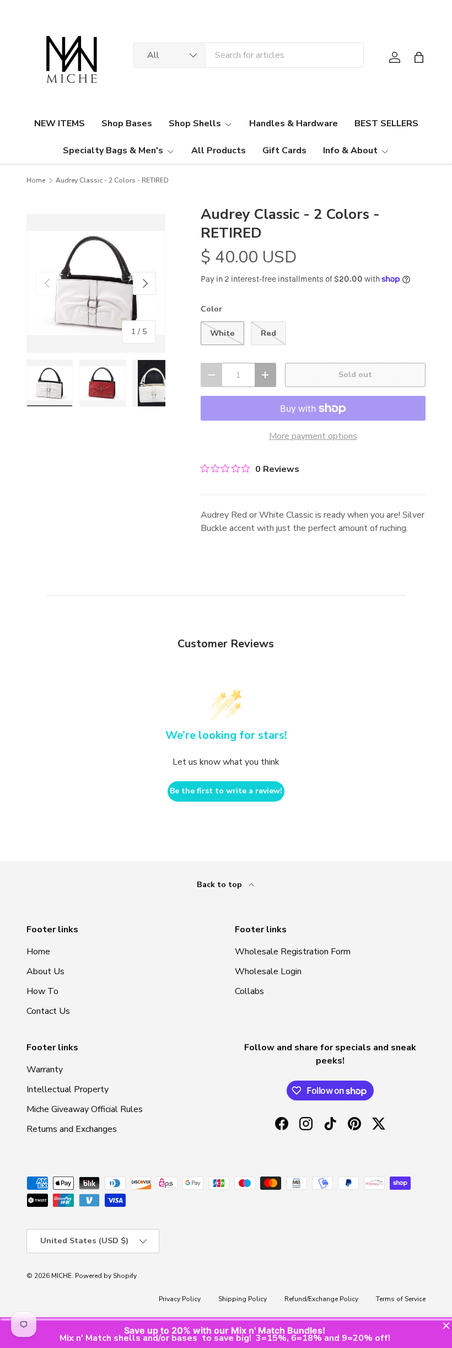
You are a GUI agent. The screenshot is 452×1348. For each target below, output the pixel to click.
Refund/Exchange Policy (321, 1299)
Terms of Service (401, 1299)
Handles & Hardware (293, 123)
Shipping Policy (242, 1299)
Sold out (355, 374)
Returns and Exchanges (71, 1129)
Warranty (44, 1070)
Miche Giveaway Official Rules (84, 1109)
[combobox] (248, 55)
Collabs (249, 991)
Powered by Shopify (106, 1275)
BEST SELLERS (386, 123)
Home (35, 180)
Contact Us (48, 1011)
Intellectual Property (67, 1089)
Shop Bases (126, 123)
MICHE (61, 1275)
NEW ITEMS (59, 123)
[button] (419, 57)
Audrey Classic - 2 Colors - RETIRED (112, 180)
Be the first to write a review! (226, 791)
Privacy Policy (180, 1299)
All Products (218, 150)
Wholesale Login (268, 971)
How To (42, 991)
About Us (45, 971)
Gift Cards (284, 150)
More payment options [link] (313, 436)
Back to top (220, 884)
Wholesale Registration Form (293, 952)
